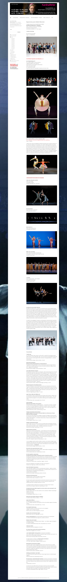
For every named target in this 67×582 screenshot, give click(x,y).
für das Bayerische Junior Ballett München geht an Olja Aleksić (16, 25)
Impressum (19, 577)
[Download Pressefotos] (52, 17)
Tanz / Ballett (46, 17)
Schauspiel (15, 17)
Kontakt (48, 577)
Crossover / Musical (24, 17)
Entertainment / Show (36, 17)
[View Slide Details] (33, 9)
